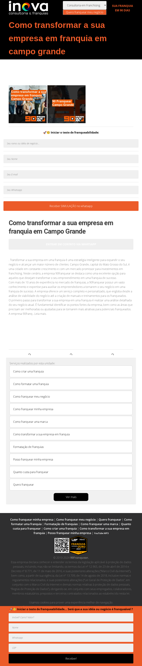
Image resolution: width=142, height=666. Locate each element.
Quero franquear (23, 484)
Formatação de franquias (28, 447)
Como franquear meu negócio (31, 396)
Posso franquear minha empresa (33, 459)
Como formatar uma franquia (31, 384)
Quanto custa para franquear (30, 472)
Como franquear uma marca (30, 422)
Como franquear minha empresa (33, 409)
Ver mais (71, 497)
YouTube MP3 (101, 533)
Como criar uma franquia (28, 371)
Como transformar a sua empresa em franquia (41, 434)
